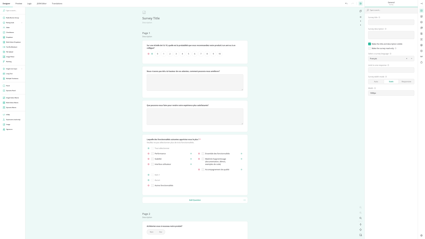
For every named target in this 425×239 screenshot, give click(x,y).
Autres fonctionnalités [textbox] (164, 185)
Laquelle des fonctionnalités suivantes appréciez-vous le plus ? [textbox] (173, 139)
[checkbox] (229, 60)
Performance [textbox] (160, 153)
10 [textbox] (220, 54)
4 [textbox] (182, 54)
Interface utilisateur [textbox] (163, 164)
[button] (346, 3)
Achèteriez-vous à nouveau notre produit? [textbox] (164, 226)
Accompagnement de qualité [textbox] (217, 169)
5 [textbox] (188, 54)
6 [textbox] (194, 54)
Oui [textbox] (160, 232)
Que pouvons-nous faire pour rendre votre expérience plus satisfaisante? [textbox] (178, 105)
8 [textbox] (207, 54)
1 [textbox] (163, 54)
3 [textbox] (176, 54)
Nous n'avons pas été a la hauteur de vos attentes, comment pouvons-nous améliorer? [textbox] (183, 71)
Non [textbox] (151, 232)
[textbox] (151, 18)
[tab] (6, 3)
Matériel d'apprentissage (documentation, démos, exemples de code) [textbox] (215, 161)
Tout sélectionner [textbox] (162, 148)
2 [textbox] (169, 54)
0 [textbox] (157, 54)
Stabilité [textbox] (158, 159)
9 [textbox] (213, 54)
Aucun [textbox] (157, 180)
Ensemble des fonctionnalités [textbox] (217, 153)
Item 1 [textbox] (157, 175)
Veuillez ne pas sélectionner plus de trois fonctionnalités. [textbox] (170, 142)
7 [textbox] (200, 54)
